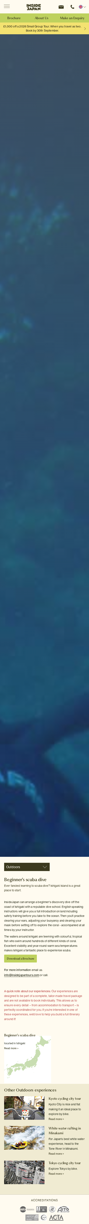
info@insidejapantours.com (21, 975)
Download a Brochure (20, 958)
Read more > (11, 1048)
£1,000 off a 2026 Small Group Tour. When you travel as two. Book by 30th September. (42, 28)
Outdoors (13, 867)
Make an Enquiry (72, 18)
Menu (6, 6)
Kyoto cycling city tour (65, 1098)
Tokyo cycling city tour (65, 1163)
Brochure (13, 18)
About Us (42, 18)
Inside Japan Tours (33, 7)
